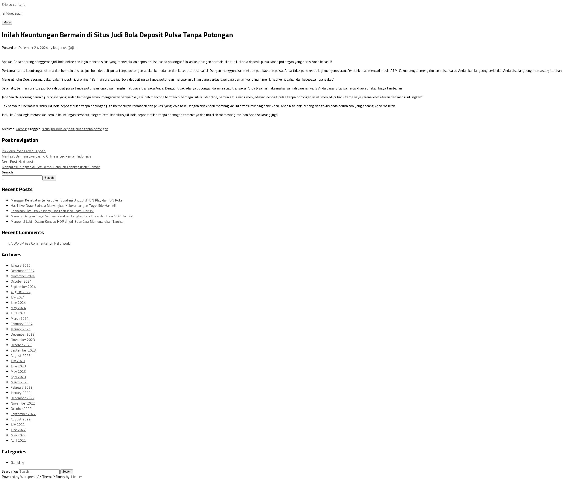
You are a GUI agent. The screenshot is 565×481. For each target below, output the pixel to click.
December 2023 (22, 334)
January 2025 (20, 265)
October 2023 (21, 345)
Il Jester (76, 476)
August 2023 (20, 355)
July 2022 (18, 424)
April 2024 (18, 313)
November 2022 (23, 403)
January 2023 (20, 392)
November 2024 (23, 276)
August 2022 (20, 419)
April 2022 (18, 440)
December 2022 (22, 398)
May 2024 (18, 307)
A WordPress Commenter (30, 243)
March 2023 (19, 382)
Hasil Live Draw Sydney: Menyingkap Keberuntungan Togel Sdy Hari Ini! (63, 205)
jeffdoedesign (12, 13)
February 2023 (21, 387)
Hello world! (63, 243)
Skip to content (13, 4)
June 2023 (18, 366)
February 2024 (21, 323)
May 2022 (18, 435)
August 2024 (20, 292)
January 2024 (20, 329)
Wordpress (28, 476)
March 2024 (19, 318)
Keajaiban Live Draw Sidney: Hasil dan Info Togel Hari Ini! (52, 210)
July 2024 (18, 297)
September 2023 (23, 350)
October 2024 (21, 281)
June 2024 (18, 302)
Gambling (22, 128)
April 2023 (18, 376)
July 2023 (18, 360)
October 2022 (21, 408)
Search (7, 172)
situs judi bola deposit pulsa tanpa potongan (75, 128)
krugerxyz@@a (64, 47)
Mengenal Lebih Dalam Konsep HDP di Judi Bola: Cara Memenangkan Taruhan (67, 221)
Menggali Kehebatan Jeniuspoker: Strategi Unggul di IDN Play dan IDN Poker (67, 200)
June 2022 (18, 429)
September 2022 (23, 413)
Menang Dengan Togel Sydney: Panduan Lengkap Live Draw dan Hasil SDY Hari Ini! (72, 216)
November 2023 (23, 339)
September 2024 (23, 286)
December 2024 (22, 270)
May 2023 (18, 371)
